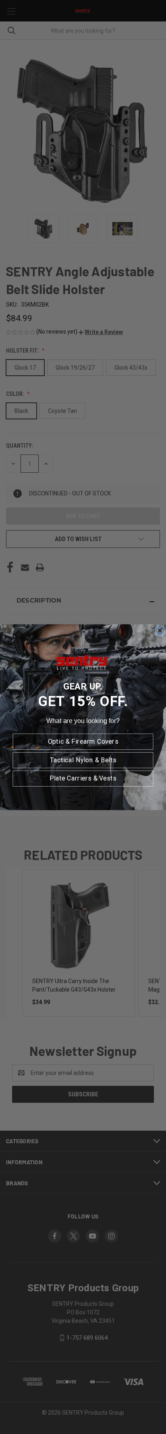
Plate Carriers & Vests (83, 778)
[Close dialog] (160, 630)
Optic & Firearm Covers (83, 741)
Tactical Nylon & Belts (83, 760)
